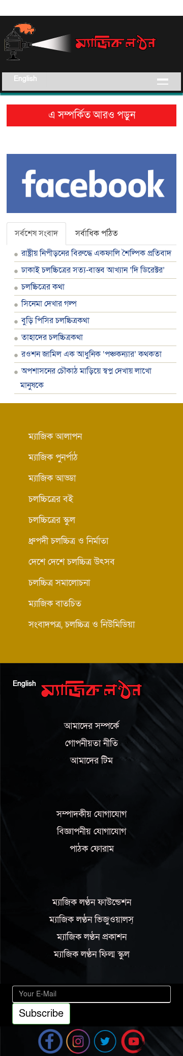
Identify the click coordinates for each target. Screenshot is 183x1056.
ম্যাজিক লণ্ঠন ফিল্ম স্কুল (92, 954)
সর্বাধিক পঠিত (96, 233)
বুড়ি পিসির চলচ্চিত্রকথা (55, 320)
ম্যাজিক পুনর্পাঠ (53, 457)
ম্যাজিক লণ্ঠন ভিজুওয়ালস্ (91, 920)
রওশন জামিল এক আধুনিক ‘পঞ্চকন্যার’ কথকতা (91, 354)
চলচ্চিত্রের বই (50, 499)
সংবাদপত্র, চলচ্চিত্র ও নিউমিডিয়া (81, 624)
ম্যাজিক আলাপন (55, 436)
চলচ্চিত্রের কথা (43, 287)
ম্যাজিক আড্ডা (52, 478)
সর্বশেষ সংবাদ (36, 233)
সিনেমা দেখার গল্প (49, 303)
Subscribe (41, 1013)
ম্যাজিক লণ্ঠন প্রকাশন (92, 937)
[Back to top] (9, 1035)
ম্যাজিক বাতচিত (54, 604)
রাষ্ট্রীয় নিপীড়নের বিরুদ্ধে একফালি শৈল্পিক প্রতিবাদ (96, 253)
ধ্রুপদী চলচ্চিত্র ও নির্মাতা (68, 541)
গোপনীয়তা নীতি (91, 743)
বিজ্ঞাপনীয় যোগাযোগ (91, 831)
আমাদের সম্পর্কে (91, 726)
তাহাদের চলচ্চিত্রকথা (52, 337)
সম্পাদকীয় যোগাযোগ (91, 814)
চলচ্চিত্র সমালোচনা (59, 583)
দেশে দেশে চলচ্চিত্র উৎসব (71, 562)
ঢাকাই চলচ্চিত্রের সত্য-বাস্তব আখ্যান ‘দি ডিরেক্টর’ (93, 270)
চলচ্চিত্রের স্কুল (51, 520)
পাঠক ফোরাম (92, 849)
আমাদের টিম (91, 761)
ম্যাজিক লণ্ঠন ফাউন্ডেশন (91, 902)
